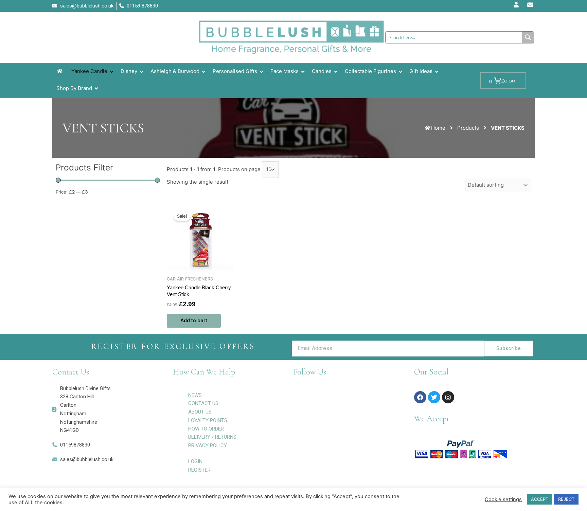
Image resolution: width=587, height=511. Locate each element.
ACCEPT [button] (539, 499)
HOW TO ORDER (206, 429)
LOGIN (195, 461)
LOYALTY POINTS (207, 420)
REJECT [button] (566, 499)
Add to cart (193, 320)
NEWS (195, 395)
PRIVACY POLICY (207, 445)
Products (468, 128)
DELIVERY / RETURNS (212, 437)
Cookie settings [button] (503, 499)
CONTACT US (203, 403)
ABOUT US (200, 412)
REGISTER (199, 470)
